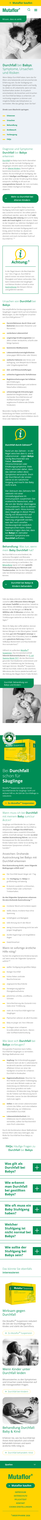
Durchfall (6, 160)
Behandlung (12, 125)
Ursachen (11, 120)
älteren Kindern (14, 168)
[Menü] (35, 10)
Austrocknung (10, 287)
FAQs (9, 139)
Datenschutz (20, 1496)
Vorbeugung (12, 134)
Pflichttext (20, 1499)
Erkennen (11, 116)
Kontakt (20, 1503)
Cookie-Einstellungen (20, 1507)
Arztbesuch (11, 130)
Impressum (20, 1492)
